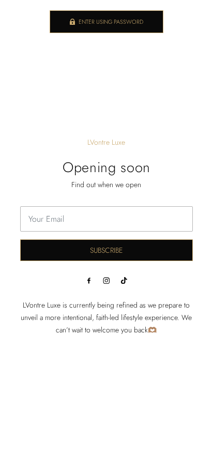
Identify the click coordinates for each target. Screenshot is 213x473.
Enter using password (111, 22)
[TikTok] (124, 280)
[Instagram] (106, 280)
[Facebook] (89, 280)
